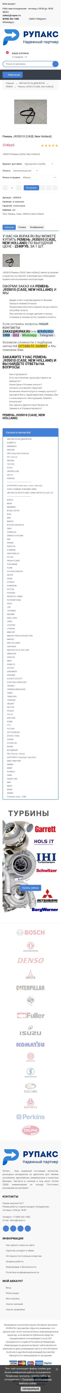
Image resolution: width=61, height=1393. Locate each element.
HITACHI (10, 582)
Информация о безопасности (21, 1267)
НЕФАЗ (10, 793)
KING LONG (12, 618)
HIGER (9, 578)
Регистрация (12, 1293)
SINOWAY (11, 675)
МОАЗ (9, 789)
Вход (8, 1287)
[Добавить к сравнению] (55, 187)
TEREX (10, 693)
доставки (51, 307)
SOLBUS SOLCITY (14, 679)
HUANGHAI (12, 586)
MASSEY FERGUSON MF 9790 (20, 636)
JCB (9, 607)
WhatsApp (8, 22)
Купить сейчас (30, 888)
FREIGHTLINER (13, 561)
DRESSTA (11, 546)
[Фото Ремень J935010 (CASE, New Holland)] (11, 260)
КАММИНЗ (12, 446)
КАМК (9, 768)
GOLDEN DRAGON (15, 571)
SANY (9, 661)
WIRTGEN (11, 718)
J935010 (26, 214)
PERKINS (11, 478)
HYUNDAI (11, 593)
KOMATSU (11, 443)
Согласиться (30, 1389)
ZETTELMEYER (13, 732)
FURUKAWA (12, 564)
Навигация (13, 74)
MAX (32, 19)
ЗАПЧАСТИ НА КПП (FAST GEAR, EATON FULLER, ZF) (30, 493)
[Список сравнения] (57, 75)
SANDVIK (11, 657)
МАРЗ (9, 786)
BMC (9, 518)
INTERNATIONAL (14, 600)
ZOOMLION (12, 743)
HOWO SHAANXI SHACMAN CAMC (22, 489)
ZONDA (10, 739)
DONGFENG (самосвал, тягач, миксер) (24, 486)
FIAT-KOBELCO (13, 553)
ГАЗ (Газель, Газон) (16, 754)
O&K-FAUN (11, 646)
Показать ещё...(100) (16, 797)
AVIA (9, 514)
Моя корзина (12, 1298)
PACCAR (10, 461)
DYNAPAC (11, 550)
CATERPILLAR (13, 471)
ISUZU (10, 468)
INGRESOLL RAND (15, 596)
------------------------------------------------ (19, 482)
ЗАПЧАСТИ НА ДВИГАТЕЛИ (19, 439)
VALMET (10, 704)
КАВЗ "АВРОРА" (14, 761)
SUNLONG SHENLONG (16, 682)
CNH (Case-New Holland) (18, 453)
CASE (9, 528)
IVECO (9, 604)
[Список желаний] (51, 75)
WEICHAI (10, 450)
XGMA (9, 722)
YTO (9, 725)
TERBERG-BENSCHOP (16, 689)
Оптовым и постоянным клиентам (24, 1256)
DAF (9, 539)
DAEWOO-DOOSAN (15, 536)
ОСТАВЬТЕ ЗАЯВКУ (32, 346)
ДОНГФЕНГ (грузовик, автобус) (21, 757)
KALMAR (10, 614)
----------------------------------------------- (19, 496)
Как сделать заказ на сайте (20, 1245)
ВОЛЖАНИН (12, 750)
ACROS (10, 500)
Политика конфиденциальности (22, 1272)
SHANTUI (11, 664)
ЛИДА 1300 (12, 779)
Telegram (40, 19)
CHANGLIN (11, 532)
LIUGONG (11, 625)
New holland (38, 214)
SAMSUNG (11, 654)
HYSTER (10, 589)
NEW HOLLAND (13, 643)
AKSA (9, 503)
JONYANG (11, 611)
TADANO (11, 686)
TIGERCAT (11, 700)
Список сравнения (15, 1309)
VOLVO (10, 714)
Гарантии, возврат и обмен (20, 1250)
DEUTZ (10, 475)
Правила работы (15, 1261)
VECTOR (10, 707)
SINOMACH (12, 671)
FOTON (10, 557)
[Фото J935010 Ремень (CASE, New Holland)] (30, 111)
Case (18, 214)
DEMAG (10, 543)
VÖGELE (10, 711)
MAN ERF (11, 632)
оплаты (24, 310)
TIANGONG (12, 696)
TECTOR (10, 464)
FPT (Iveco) (12, 457)
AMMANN (11, 507)
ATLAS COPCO (13, 511)
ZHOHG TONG (13, 736)
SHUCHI (10, 668)
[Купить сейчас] (42, 187)
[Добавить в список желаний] (49, 187)
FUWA (9, 568)
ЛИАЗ (9, 775)
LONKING (11, 629)
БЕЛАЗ (10, 747)
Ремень (11, 214)
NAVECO (10, 639)
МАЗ (9, 782)
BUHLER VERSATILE (15, 525)
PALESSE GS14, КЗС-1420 (18, 650)
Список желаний (14, 1304)
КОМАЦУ (11, 772)
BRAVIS (10, 521)
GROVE (10, 575)
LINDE (9, 621)
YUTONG (11, 729)
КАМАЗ (10, 764)
